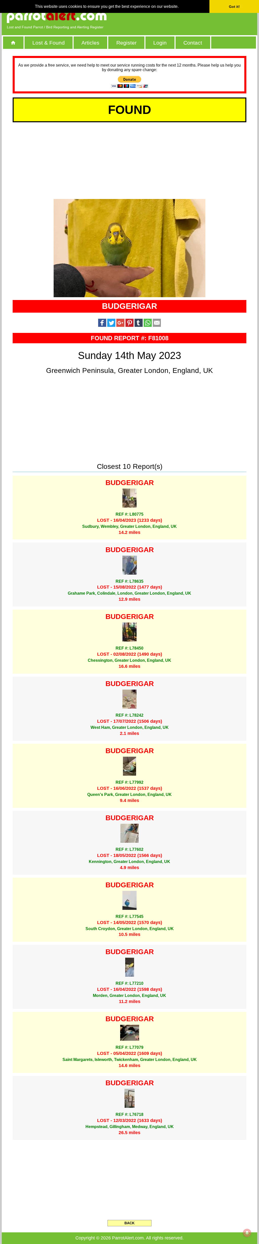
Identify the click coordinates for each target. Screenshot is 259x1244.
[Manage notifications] (247, 1233)
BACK (129, 1223)
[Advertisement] (194, 16)
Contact (192, 43)
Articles (90, 43)
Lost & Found (48, 43)
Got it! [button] (234, 7)
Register (126, 43)
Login (160, 43)
